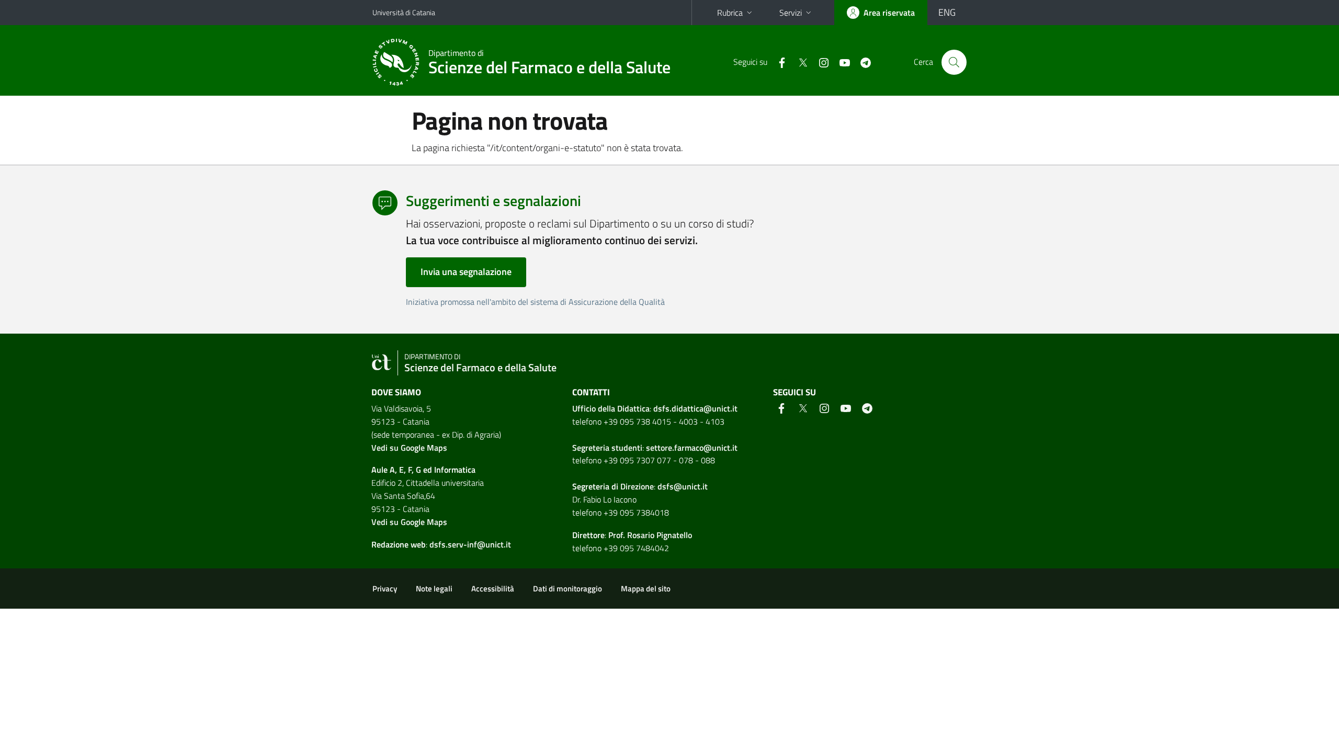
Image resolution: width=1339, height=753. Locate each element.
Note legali (434, 589)
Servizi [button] (790, 12)
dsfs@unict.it (682, 486)
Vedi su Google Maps (409, 447)
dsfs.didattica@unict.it (695, 408)
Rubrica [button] (730, 12)
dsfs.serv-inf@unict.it (470, 544)
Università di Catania (403, 12)
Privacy (384, 589)
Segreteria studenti (607, 447)
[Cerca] (954, 62)
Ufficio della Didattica (611, 408)
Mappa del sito (646, 589)
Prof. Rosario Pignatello (650, 535)
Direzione (637, 486)
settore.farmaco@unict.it (691, 447)
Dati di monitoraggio (567, 589)
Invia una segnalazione (466, 272)
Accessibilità (492, 589)
